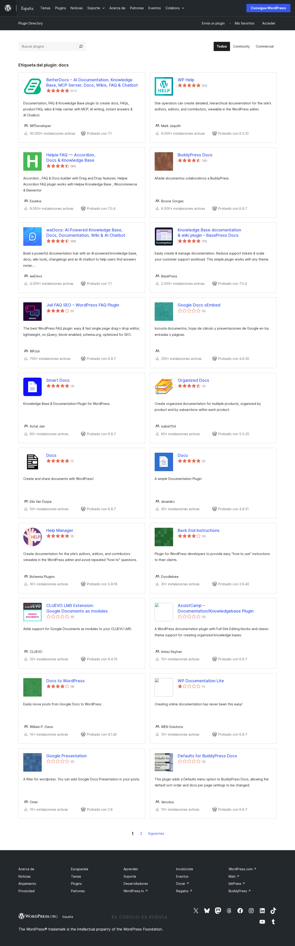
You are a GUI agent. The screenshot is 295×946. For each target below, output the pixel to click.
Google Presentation (66, 755)
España (67, 917)
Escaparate (79, 869)
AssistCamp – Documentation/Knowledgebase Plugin (216, 608)
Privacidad (26, 891)
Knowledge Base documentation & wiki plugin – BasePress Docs (209, 232)
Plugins (76, 883)
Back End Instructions (199, 530)
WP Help (186, 79)
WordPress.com (243, 869)
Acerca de (26, 869)
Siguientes (156, 833)
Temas (76, 876)
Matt (234, 876)
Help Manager (59, 530)
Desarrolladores (136, 883)
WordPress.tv (136, 891)
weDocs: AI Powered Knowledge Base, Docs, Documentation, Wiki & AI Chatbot (85, 232)
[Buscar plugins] (81, 46)
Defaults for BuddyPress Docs (207, 755)
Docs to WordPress (65, 680)
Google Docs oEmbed (199, 305)
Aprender (131, 869)
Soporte (130, 876)
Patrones (78, 891)
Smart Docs (58, 380)
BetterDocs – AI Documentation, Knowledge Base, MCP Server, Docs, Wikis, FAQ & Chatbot (92, 82)
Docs (51, 455)
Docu (183, 455)
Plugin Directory (30, 23)
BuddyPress (240, 891)
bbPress (237, 883)
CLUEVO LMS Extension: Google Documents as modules (77, 608)
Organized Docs (193, 380)
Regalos (184, 891)
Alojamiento (27, 883)
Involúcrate (184, 869)
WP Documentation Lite (201, 680)
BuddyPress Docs (195, 154)
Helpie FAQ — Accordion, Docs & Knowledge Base (70, 157)
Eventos (182, 876)
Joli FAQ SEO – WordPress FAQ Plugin (82, 305)
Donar (182, 883)
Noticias (24, 876)
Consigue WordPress (268, 8)
